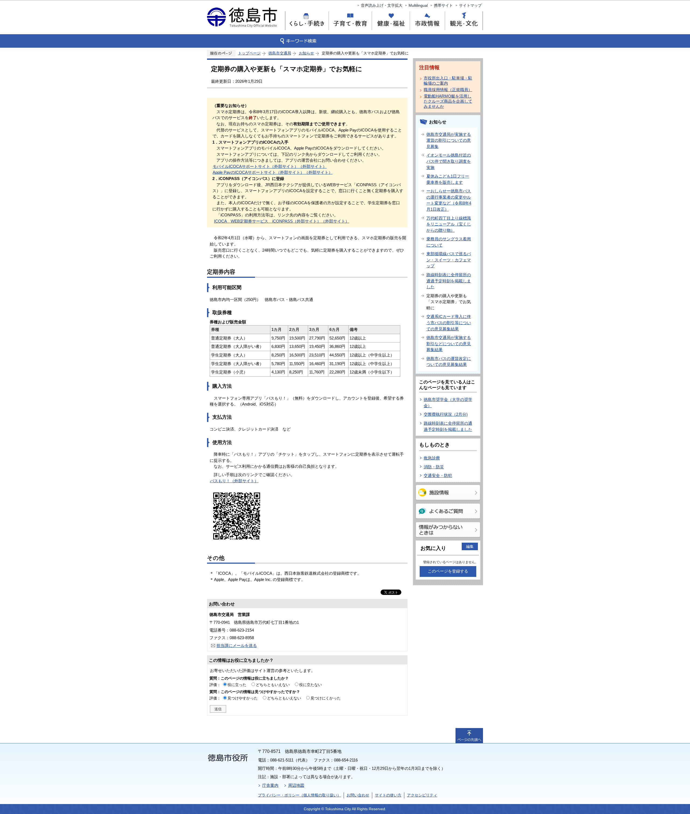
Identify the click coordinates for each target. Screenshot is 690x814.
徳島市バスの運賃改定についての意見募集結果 (448, 361)
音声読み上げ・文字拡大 (381, 5)
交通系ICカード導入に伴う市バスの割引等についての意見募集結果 (448, 322)
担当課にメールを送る (236, 645)
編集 (470, 546)
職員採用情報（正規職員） (448, 89)
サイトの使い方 (388, 795)
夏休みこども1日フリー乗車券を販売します (447, 179)
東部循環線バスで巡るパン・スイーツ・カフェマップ (448, 259)
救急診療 (432, 458)
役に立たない (310, 685)
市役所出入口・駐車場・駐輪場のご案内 (448, 80)
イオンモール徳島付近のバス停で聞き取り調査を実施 (448, 161)
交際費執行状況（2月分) (446, 414)
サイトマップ (470, 5)
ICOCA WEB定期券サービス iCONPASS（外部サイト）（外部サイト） (281, 221)
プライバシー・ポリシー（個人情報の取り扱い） (299, 795)
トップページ (249, 53)
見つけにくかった (325, 698)
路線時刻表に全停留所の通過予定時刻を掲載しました (448, 280)
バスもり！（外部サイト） (234, 481)
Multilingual (418, 5)
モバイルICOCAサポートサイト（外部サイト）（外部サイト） (270, 166)
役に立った (236, 685)
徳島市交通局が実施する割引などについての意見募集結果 (448, 343)
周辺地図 (296, 785)
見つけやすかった (242, 698)
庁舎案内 (270, 785)
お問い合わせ (358, 795)
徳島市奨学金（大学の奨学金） (448, 402)
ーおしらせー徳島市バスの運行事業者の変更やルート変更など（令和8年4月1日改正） (448, 200)
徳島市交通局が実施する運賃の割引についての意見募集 (448, 140)
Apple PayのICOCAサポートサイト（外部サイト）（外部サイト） (273, 172)
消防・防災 (434, 467)
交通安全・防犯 (438, 475)
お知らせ (306, 53)
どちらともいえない (273, 685)
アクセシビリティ (422, 795)
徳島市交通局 (279, 53)
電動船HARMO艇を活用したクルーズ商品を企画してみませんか (448, 101)
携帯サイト (443, 5)
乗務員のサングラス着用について (448, 242)
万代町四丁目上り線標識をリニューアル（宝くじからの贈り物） (448, 224)
